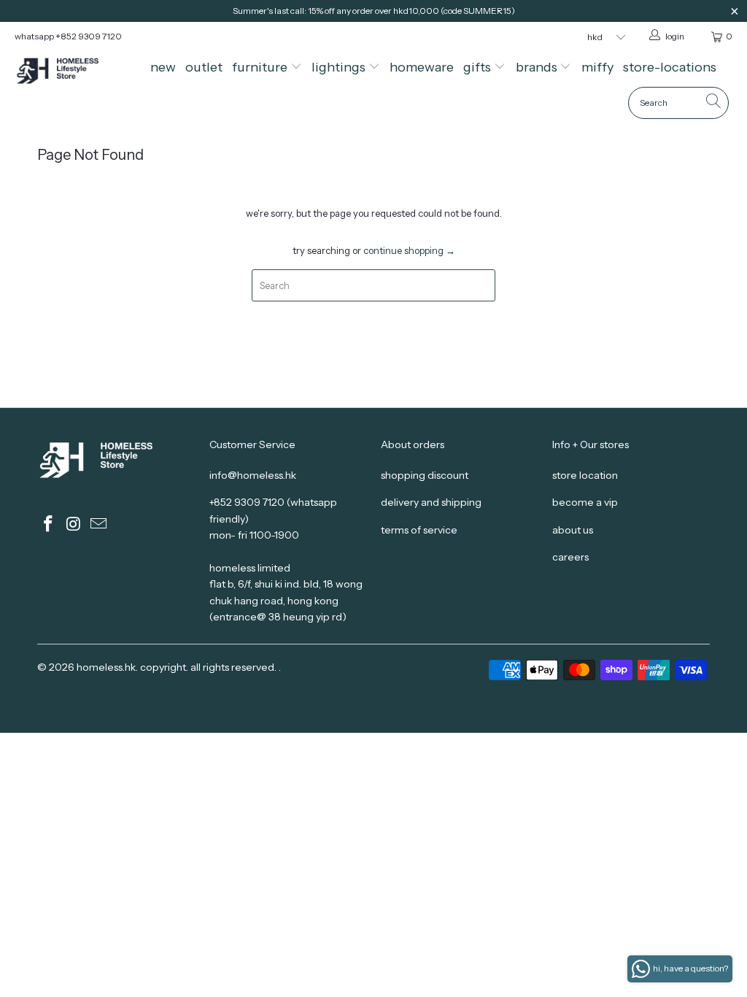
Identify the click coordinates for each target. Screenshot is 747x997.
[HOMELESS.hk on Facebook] (48, 524)
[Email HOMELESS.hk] (99, 524)
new (163, 67)
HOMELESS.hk (106, 667)
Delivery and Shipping (431, 502)
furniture (261, 67)
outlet (203, 67)
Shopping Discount (424, 475)
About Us (572, 529)
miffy (597, 67)
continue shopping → (409, 250)
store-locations (669, 67)
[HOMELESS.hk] (67, 72)
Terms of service (419, 529)
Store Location (585, 475)
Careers (570, 556)
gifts (478, 67)
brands (538, 67)
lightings (339, 67)
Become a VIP (585, 502)
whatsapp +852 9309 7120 (68, 36)
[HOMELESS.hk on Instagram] (74, 524)
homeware (422, 67)
